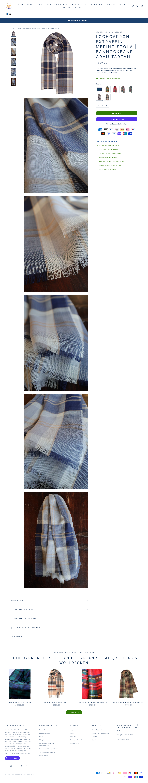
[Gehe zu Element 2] (13, 42)
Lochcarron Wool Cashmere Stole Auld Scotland (128, 702)
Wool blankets (79, 4)
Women (30, 4)
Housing (111, 4)
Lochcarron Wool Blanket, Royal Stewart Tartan (92, 702)
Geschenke (96, 4)
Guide (72, 733)
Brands (67, 7)
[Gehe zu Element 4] (13, 62)
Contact (42, 730)
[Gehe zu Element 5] (13, 72)
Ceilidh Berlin (74, 743)
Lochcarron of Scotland (109, 32)
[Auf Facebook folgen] (6, 766)
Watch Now (74, 712)
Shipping (42, 740)
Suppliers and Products (100, 733)
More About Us (97, 730)
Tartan (122, 4)
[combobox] (9, 14)
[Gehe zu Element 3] (13, 52)
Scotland (73, 736)
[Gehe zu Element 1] (13, 34)
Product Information (77, 740)
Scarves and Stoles (57, 4)
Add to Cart (116, 113)
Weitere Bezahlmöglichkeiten (116, 124)
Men (40, 4)
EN (10, 14)
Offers (78, 7)
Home (13, 28)
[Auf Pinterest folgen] (16, 766)
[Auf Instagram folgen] (11, 766)
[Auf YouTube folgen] (22, 766)
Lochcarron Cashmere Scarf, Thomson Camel (56, 702)
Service (94, 740)
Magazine (73, 730)
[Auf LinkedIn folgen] (27, 766)
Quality (94, 736)
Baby (20, 4)
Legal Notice (43, 755)
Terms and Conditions (47, 752)
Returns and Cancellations (48, 749)
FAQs (41, 736)
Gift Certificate (44, 733)
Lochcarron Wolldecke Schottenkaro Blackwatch (20, 702)
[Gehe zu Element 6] (13, 82)
